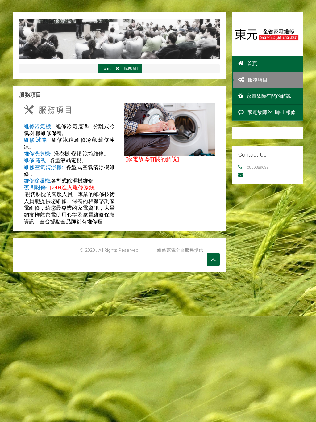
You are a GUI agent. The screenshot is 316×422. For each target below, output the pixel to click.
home (106, 68)
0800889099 (257, 167)
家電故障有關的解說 (269, 96)
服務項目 (258, 80)
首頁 (252, 63)
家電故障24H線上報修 (271, 112)
